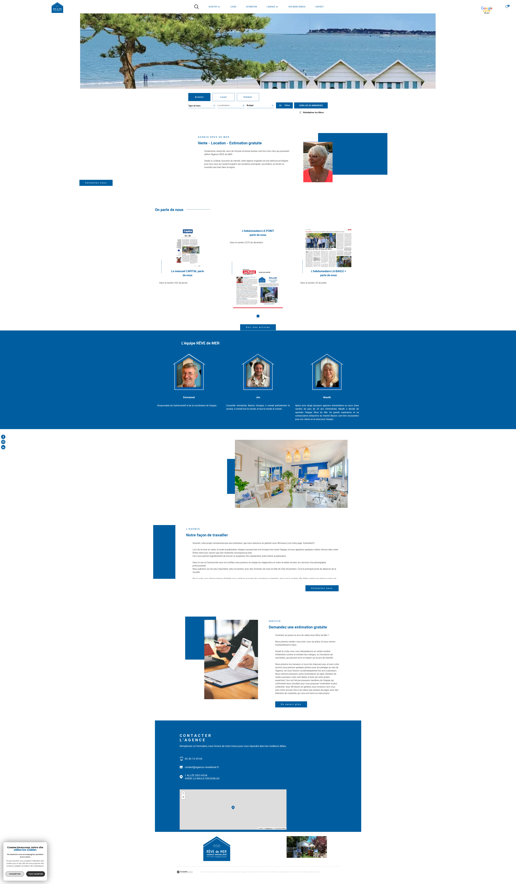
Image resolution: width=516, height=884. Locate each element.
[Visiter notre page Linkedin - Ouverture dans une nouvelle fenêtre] (3, 447)
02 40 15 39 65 (193, 758)
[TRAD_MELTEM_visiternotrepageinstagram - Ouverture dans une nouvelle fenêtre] (3, 442)
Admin (288, 872)
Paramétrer (15, 874)
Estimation (251, 7)
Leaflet (260, 828)
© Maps (268, 828)
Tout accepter (35, 874)
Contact (319, 7)
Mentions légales (278, 872)
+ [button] (183, 793)
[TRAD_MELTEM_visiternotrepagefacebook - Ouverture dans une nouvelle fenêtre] (3, 437)
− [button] (183, 797)
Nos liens (296, 872)
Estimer (248, 97)
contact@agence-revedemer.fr (202, 767)
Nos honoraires (253, 872)
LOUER (233, 7)
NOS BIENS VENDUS (297, 7)
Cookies (317, 872)
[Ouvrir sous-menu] (219, 6)
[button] (258, 316)
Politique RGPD (307, 872)
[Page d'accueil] (57, 7)
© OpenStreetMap (280, 828)
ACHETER (213, 7)
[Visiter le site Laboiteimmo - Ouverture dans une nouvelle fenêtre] (184, 872)
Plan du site (265, 872)
